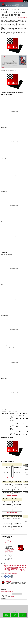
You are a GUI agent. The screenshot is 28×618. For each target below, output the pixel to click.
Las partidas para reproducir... (8, 544)
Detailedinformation (6, 615)
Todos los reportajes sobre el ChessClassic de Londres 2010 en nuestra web (15, 568)
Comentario (3, 598)
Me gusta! (19, 17)
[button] (8, 1)
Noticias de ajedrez (12, 5)
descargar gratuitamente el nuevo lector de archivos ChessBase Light (9, 551)
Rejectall (15, 615)
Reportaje (14, 477)
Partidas (9, 477)
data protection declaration (18, 612)
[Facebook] (5, 576)
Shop (2, 1)
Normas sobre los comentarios (7, 591)
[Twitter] (8, 576)
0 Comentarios (24, 17)
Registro (12, 596)
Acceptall (23, 615)
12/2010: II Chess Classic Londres (10, 573)
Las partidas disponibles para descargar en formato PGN (9, 541)
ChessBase (8, 581)
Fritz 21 (4, 56)
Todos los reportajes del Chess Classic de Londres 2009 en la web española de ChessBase (15, 570)
